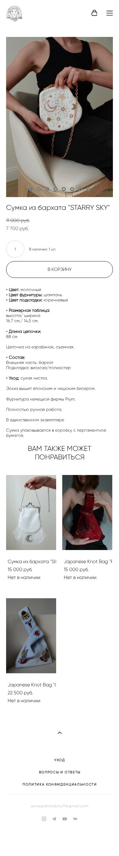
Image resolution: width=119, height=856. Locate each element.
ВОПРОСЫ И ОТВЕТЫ (60, 772)
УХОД (59, 760)
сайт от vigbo (59, 841)
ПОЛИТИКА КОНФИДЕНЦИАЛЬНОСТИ (60, 784)
